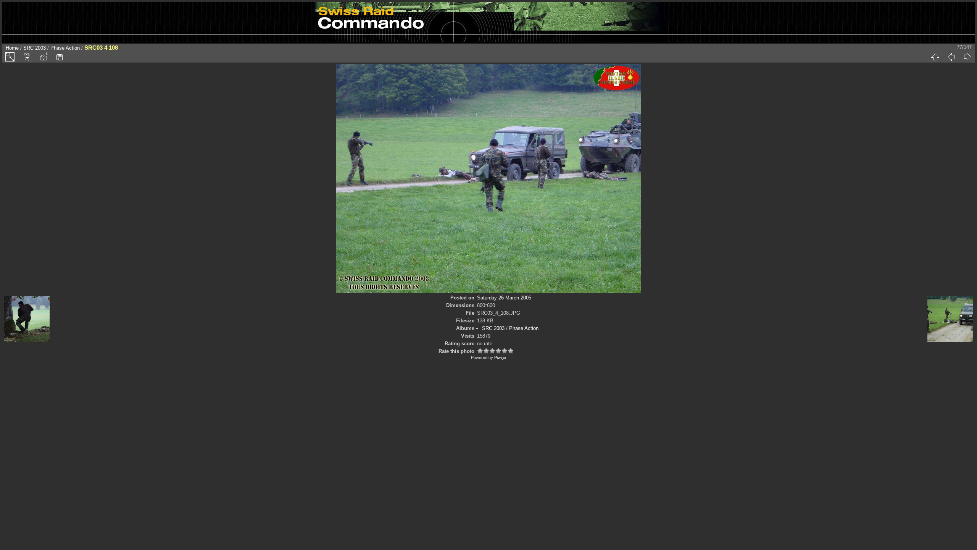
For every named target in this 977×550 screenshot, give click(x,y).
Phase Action (65, 48)
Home (12, 48)
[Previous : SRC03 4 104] (951, 57)
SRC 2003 (34, 48)
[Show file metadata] (43, 57)
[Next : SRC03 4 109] (967, 57)
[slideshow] (27, 57)
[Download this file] (60, 57)
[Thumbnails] (935, 57)
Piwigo (500, 357)
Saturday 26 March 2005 (504, 298)
